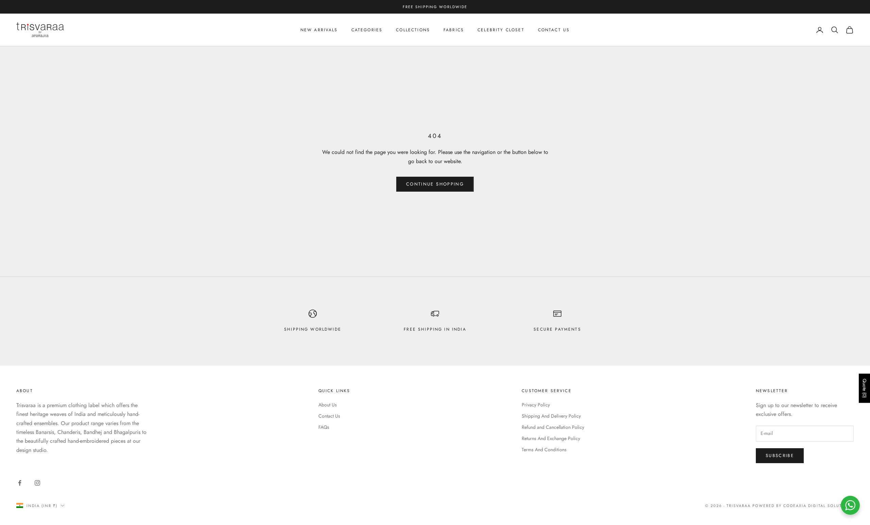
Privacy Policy (536, 404)
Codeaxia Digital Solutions (818, 505)
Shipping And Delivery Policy (551, 416)
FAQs (323, 427)
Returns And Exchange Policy (551, 438)
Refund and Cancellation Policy (553, 427)
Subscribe (780, 455)
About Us (327, 404)
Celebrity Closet (500, 30)
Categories (367, 30)
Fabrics (453, 30)
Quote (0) (864, 388)
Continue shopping (435, 184)
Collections (413, 30)
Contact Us (554, 30)
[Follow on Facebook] (19, 482)
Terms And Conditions (544, 449)
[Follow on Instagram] (37, 482)
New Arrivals (319, 30)
